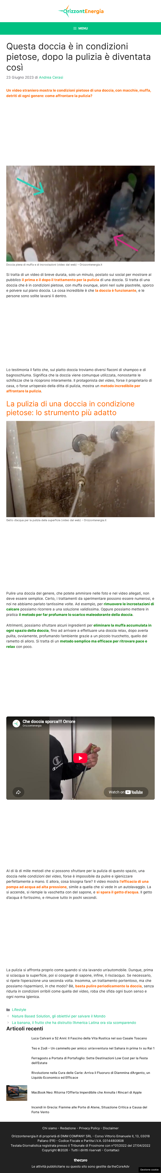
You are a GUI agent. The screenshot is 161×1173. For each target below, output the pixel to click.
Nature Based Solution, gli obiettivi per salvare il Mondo (58, 1016)
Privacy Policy (89, 1128)
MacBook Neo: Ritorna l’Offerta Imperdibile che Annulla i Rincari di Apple (86, 1092)
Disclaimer (111, 1128)
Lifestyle (19, 1010)
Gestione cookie (149, 1169)
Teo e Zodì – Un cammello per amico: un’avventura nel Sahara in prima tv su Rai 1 (93, 1048)
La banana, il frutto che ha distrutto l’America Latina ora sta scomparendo (74, 1023)
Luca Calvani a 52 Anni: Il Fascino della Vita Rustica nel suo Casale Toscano (89, 1038)
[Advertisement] (80, 133)
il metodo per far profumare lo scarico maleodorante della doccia (75, 615)
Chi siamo (49, 1128)
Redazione (68, 1128)
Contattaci (111, 1150)
